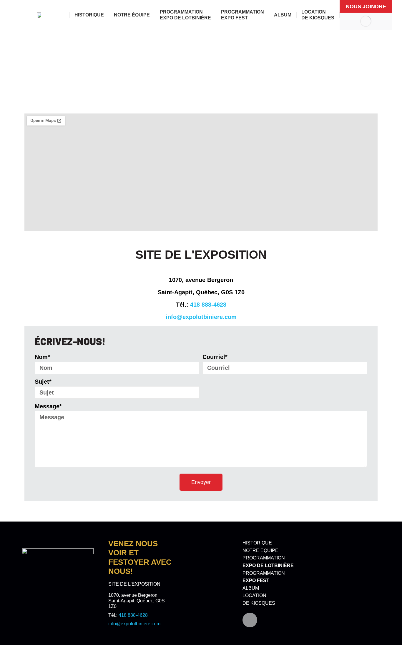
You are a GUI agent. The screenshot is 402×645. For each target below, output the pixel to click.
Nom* (42, 357)
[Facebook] (249, 620)
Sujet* (43, 381)
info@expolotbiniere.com (201, 317)
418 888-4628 (208, 304)
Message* (48, 406)
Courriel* (214, 357)
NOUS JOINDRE (366, 6)
